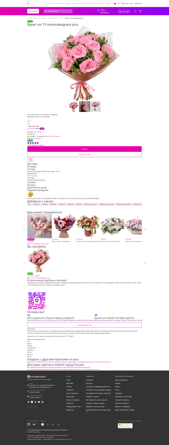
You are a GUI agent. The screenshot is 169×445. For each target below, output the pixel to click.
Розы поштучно (105, 362)
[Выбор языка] (115, 3)
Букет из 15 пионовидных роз (38, 276)
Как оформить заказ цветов (96, 400)
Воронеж (38, 369)
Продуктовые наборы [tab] (123, 204)
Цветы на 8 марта (122, 403)
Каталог (35, 11)
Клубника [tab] (53, 204)
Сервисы (108, 3)
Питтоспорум (32, 176)
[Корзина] (140, 11)
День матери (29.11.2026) (124, 410)
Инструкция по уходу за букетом (98, 393)
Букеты (118, 387)
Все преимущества (84, 325)
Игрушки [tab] (70, 204)
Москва (30, 367)
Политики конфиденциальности (98, 387)
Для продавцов (76, 3)
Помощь (102, 3)
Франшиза (70, 396)
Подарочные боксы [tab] (90, 204)
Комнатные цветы (122, 400)
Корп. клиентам (86, 3)
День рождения (121, 380)
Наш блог (70, 403)
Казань (81, 367)
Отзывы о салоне (92, 396)
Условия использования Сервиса (98, 390)
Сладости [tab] (62, 204)
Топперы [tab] (79, 204)
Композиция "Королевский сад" (137, 240)
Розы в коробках (56, 362)
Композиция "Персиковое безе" (88, 240)
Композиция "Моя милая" (110, 240)
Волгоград (62, 369)
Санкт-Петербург (84, 369)
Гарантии (68, 3)
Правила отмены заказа (95, 406)
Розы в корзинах (68, 362)
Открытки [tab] (36, 204)
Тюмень (75, 367)
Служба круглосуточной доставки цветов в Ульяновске (48, 430)
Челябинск (53, 369)
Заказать (84, 149)
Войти (140, 3)
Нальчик (75, 369)
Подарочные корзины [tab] (106, 204)
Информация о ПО (73, 406)
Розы (117, 390)
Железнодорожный (44, 367)
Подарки (118, 393)
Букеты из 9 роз (33, 362)
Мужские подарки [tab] (139, 204)
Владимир (45, 369)
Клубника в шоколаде (123, 396)
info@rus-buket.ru (35, 397)
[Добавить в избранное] (30, 160)
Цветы (117, 383)
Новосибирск (67, 367)
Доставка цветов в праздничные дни (98, 411)
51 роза (78, 362)
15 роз (96, 362)
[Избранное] (135, 11)
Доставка (55, 3)
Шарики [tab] (45, 204)
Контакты (95, 3)
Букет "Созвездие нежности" (38, 241)
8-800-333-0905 (34, 392)
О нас (50, 3)
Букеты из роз (44, 362)
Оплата (61, 3)
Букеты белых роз (87, 362)
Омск (35, 367)
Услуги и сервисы (73, 400)
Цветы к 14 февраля (122, 406)
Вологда (69, 369)
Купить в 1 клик (84, 154)
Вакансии (70, 410)
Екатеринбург (57, 367)
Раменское (95, 369)
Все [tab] (29, 204)
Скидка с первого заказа (95, 403)
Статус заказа (128, 3)
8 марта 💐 (31, 348)
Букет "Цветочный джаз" (61, 240)
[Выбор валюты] (119, 3)
